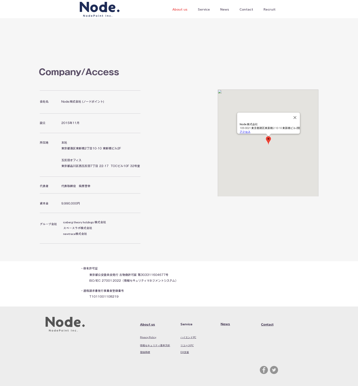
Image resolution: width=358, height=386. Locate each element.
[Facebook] (264, 370)
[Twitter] (274, 370)
